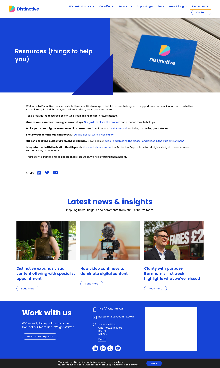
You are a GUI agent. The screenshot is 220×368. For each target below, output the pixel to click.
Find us (102, 339)
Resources (198, 6)
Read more (27, 288)
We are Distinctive (80, 6)
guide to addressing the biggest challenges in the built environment (144, 141)
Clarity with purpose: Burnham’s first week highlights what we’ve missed (173, 273)
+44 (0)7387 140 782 (110, 309)
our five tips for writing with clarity (94, 134)
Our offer (104, 6)
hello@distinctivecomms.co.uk (116, 316)
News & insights (178, 6)
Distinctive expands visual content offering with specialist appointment (45, 273)
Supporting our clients (150, 6)
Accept (154, 363)
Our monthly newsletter (97, 147)
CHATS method (118, 128)
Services (124, 6)
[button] (38, 172)
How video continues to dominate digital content (104, 271)
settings (134, 365)
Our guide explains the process (102, 122)
